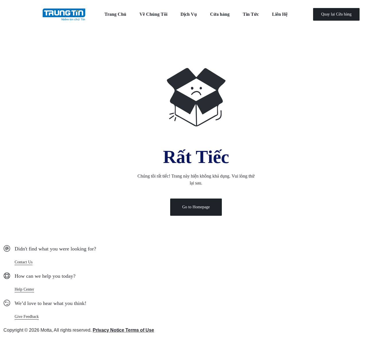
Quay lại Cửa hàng (336, 14)
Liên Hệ (280, 14)
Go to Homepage (196, 207)
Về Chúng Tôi (153, 14)
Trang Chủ (115, 14)
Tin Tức (251, 14)
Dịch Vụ (189, 14)
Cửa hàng (220, 14)
